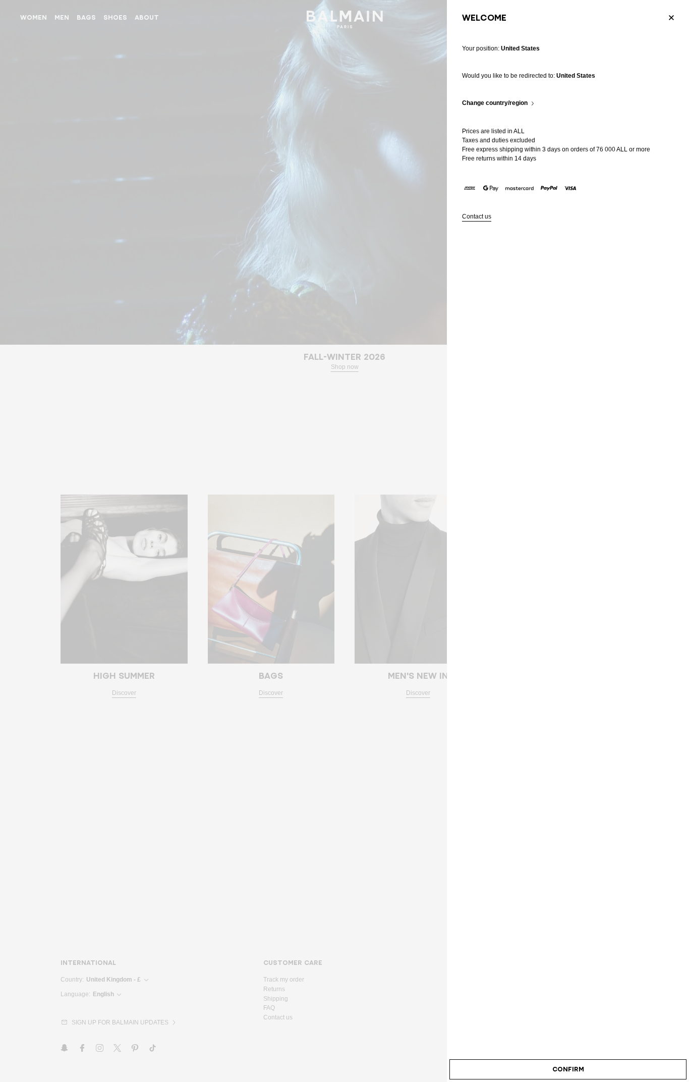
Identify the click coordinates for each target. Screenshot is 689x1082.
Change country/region (495, 103)
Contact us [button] (476, 216)
